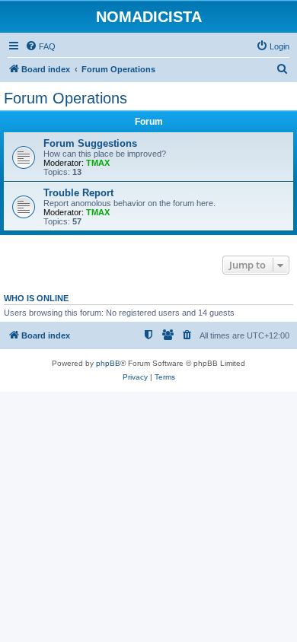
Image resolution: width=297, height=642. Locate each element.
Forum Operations (65, 98)
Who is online (36, 298)
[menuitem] (40, 46)
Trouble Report (78, 193)
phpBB (108, 363)
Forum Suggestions (90, 143)
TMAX (98, 162)
